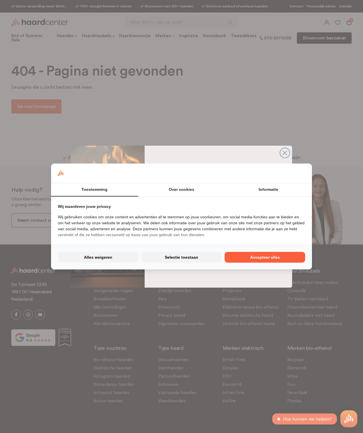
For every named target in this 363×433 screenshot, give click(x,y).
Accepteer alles (265, 257)
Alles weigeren (98, 257)
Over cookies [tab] (181, 189)
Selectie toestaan (181, 257)
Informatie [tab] (268, 189)
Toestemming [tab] (94, 189)
